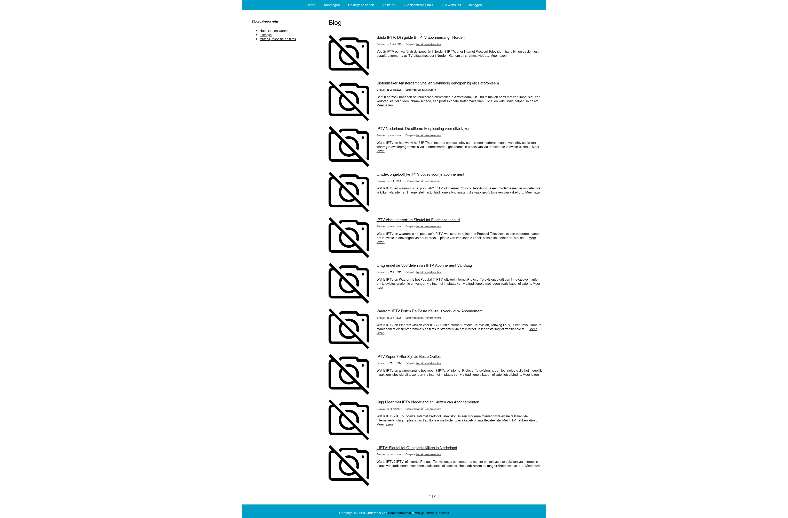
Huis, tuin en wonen (426, 89)
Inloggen (475, 4)
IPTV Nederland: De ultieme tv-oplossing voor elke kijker (423, 128)
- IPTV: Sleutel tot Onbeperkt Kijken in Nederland (417, 447)
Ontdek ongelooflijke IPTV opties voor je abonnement (420, 174)
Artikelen (388, 4)
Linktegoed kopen (361, 4)
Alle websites (451, 4)
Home (310, 4)
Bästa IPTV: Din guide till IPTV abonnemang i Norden (421, 37)
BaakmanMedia (399, 513)
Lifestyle (266, 34)
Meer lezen (498, 55)
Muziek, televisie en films (428, 44)
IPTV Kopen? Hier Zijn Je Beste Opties (409, 356)
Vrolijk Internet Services (432, 513)
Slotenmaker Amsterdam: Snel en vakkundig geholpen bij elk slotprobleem (438, 82)
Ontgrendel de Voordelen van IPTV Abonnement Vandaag (424, 265)
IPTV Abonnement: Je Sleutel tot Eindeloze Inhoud (418, 219)
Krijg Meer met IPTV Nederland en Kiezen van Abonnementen (428, 401)
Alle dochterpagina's (418, 4)
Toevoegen (331, 4)
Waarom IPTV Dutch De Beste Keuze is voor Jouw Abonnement (429, 310)
